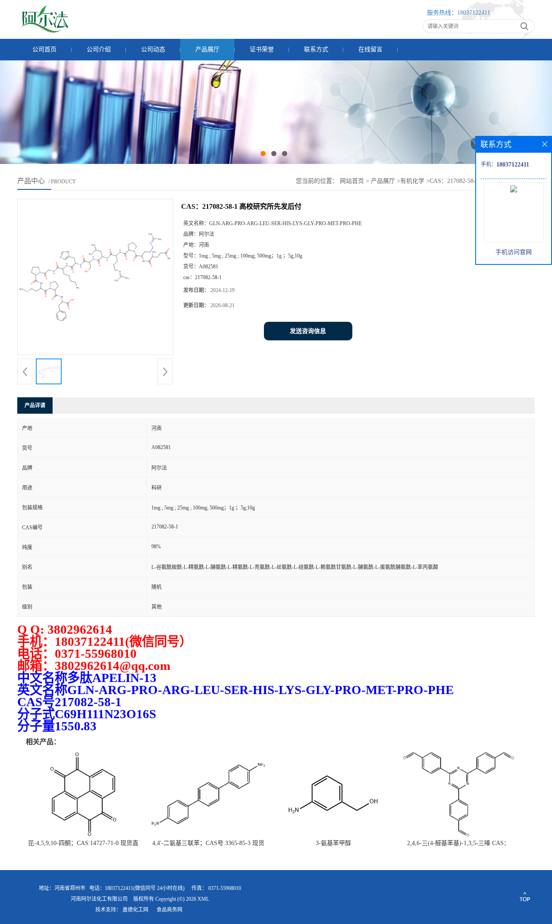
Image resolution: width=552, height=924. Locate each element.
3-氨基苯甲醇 (333, 843)
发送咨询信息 (308, 331)
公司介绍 (99, 49)
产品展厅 (207, 49)
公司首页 (44, 49)
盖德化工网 (135, 910)
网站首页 (352, 181)
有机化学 (412, 181)
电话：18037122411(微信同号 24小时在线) (137, 888)
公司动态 (153, 49)
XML (203, 899)
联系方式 (316, 49)
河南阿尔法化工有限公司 (99, 899)
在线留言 (370, 49)
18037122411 (473, 12)
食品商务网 (169, 910)
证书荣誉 (262, 49)
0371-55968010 (224, 888)
